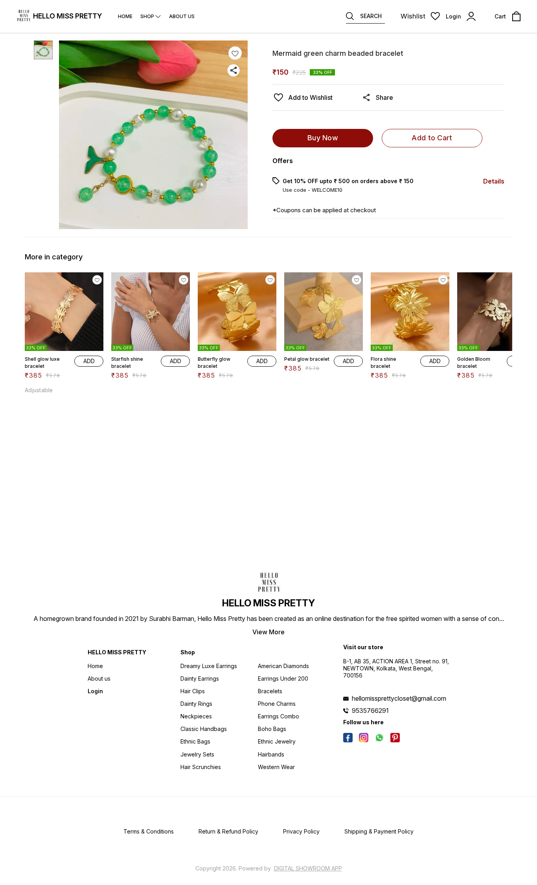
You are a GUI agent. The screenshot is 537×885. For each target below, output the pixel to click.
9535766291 (370, 710)
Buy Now (322, 138)
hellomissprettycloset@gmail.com (399, 698)
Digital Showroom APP (308, 868)
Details (493, 181)
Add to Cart (432, 138)
